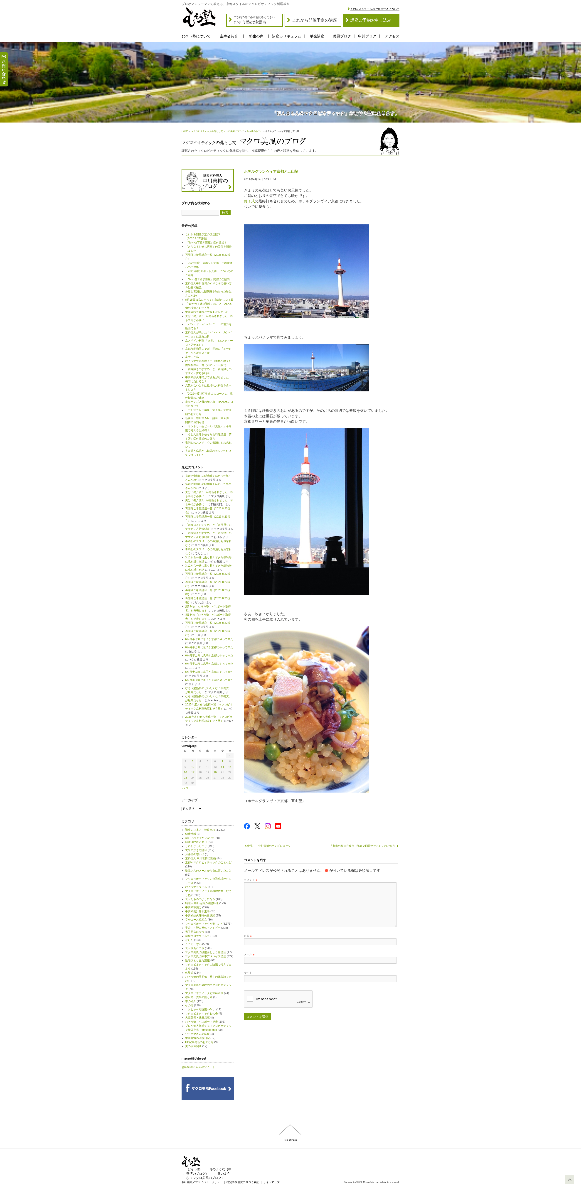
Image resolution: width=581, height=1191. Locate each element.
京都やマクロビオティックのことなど (208, 862)
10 (192, 767)
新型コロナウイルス (197, 936)
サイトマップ (271, 1182)
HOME (185, 131)
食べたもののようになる (200, 899)
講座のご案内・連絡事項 (200, 829)
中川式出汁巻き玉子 (197, 911)
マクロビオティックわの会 (201, 1013)
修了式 (249, 201)
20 (215, 772)
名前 (248, 936)
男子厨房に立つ (194, 931)
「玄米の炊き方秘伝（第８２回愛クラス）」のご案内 (363, 845)
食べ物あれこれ (255, 131)
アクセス (392, 36)
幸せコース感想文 (196, 919)
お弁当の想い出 (194, 854)
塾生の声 (256, 36)
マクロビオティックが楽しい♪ (203, 923)
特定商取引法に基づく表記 (242, 1182)
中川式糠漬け (193, 907)
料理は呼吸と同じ (196, 842)
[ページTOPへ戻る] (569, 1179)
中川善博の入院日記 (197, 1038)
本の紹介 (190, 1001)
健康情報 (190, 833)
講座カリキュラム (286, 36)
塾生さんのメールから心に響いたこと (208, 870)
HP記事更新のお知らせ (199, 1042)
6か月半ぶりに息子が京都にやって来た (209, 639)
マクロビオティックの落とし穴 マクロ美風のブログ (217, 131)
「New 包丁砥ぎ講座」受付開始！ (206, 242)
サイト (248, 972)
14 (222, 767)
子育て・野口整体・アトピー (203, 927)
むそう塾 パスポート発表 (201, 1021)
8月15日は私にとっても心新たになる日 (209, 299)
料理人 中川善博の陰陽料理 (202, 903)
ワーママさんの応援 (197, 1034)
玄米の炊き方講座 (196, 850)
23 (185, 777)
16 (185, 772)
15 (229, 767)
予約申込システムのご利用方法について (374, 9)
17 (192, 772)
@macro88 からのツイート (198, 1067)
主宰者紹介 (229, 36)
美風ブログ (342, 36)
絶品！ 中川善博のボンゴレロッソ (269, 845)
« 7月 (185, 788)
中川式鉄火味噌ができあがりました (207, 312)
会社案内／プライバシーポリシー (202, 1182)
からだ (189, 940)
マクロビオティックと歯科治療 (204, 993)
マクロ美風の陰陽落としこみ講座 (205, 952)
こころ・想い (193, 944)
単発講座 (317, 36)
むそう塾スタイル (196, 887)
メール (249, 954)
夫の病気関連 (193, 1046)
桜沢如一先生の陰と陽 (198, 997)
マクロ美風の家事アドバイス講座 (205, 956)
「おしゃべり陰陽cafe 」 (200, 1009)
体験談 (189, 972)
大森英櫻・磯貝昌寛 (197, 1017)
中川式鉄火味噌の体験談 (200, 915)
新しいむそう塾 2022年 (199, 838)
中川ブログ (367, 36)
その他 (189, 1005)
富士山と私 (192, 357)
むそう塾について (196, 36)
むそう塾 (194, 1169)
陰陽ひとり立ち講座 (197, 960)
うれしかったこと (196, 846)
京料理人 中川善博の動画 (200, 858)
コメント (250, 880)
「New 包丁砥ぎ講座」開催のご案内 (207, 279)
